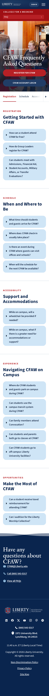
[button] (24, 72)
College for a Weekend (18, 11)
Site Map (24, 674)
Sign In (34, 4)
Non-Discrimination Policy (24, 662)
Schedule (24, 96)
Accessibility (38, 96)
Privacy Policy (24, 668)
